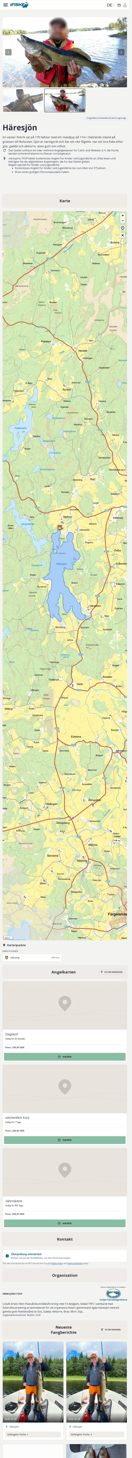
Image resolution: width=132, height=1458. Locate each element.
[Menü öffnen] (5, 5)
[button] (59, 528)
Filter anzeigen (113, 972)
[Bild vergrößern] (65, 52)
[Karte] (65, 200)
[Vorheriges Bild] (8, 52)
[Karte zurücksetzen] (122, 228)
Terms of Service (75, 1263)
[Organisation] (65, 1275)
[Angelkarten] (65, 972)
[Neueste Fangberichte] (65, 1330)
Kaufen (67, 1056)
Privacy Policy (57, 1263)
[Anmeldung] (125, 5)
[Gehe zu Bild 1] (23, 100)
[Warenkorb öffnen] (119, 5)
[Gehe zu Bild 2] (65, 100)
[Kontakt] (65, 1239)
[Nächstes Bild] (121, 52)
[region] (65, 52)
